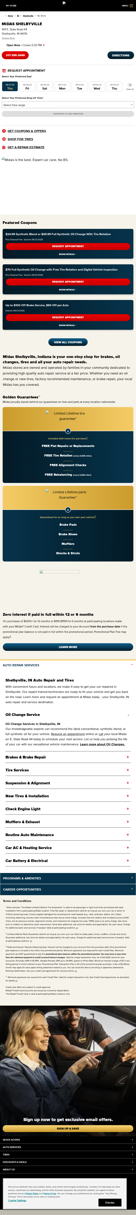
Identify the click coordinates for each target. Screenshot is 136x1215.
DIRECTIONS (120, 55)
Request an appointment (68, 734)
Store (10, 16)
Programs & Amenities (22, 878)
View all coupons (68, 342)
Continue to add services (68, 114)
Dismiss (109, 1202)
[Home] (3, 16)
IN (18, 16)
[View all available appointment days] (130, 85)
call (101, 734)
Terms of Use (49, 1193)
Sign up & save (68, 1128)
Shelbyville (28, 16)
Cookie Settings (17, 1200)
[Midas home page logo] (68, 5)
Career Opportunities (22, 889)
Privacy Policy (32, 1193)
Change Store (8, 38)
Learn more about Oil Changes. (102, 744)
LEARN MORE (68, 647)
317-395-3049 (15, 55)
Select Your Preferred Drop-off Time (22, 98)
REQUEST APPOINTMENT (68, 246)
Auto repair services (21, 665)
